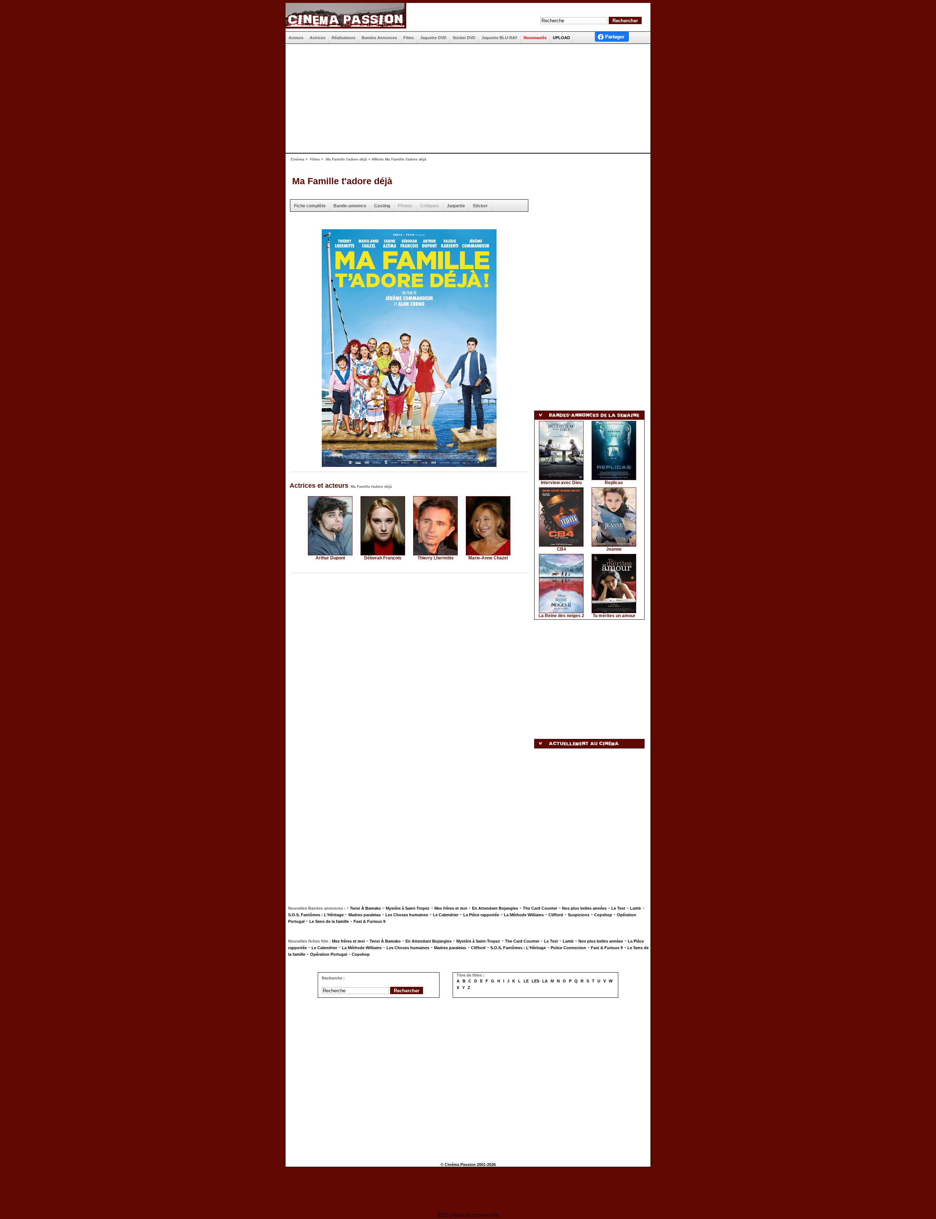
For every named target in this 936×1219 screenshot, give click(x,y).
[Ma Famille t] (409, 465)
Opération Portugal (328, 954)
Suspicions (578, 915)
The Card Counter (540, 908)
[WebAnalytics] (468, 1190)
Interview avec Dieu (561, 482)
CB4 (561, 549)
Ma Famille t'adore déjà (346, 159)
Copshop (603, 915)
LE (526, 981)
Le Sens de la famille (329, 921)
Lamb (635, 908)
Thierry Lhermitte (436, 558)
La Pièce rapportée (481, 915)
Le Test (618, 908)
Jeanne (614, 549)
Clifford (555, 915)
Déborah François (382, 558)
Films (315, 159)
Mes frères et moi (450, 908)
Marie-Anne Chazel (488, 558)
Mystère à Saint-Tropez (408, 908)
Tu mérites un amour (614, 615)
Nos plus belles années (584, 908)
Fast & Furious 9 (369, 921)
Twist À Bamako (365, 908)
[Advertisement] (465, 98)
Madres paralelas (364, 915)
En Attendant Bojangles (495, 908)
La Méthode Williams (524, 915)
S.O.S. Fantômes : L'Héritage (316, 915)
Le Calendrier (445, 915)
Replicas (614, 482)
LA (545, 981)
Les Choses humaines (406, 915)
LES (535, 981)
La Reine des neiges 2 (561, 615)
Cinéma (297, 159)
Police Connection (568, 948)
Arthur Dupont (330, 558)
